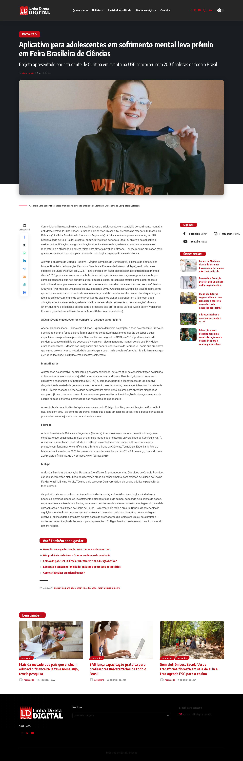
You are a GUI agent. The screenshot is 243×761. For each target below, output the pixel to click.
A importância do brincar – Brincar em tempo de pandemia (76, 555)
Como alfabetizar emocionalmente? (64, 572)
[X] (195, 10)
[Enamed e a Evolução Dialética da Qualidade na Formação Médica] (188, 282)
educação (91, 588)
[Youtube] (195, 241)
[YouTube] (199, 10)
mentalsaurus (105, 588)
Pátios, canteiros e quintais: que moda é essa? (210, 318)
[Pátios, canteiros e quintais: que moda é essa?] (188, 319)
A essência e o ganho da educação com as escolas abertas (76, 549)
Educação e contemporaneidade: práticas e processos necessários (82, 566)
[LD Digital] (35, 10)
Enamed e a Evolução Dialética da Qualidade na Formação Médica (211, 281)
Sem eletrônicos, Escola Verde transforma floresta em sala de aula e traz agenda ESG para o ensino (189, 669)
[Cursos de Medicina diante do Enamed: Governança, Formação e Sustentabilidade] (188, 265)
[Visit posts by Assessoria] (21, 680)
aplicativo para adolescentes (69, 588)
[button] (204, 10)
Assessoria (28, 72)
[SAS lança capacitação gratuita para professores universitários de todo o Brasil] (122, 640)
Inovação (29, 34)
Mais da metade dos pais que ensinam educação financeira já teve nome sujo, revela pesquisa (49, 669)
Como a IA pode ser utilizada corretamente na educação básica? (80, 561)
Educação (26, 658)
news (117, 588)
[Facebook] (191, 10)
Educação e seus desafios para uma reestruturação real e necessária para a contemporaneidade (210, 337)
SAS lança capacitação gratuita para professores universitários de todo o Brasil (118, 669)
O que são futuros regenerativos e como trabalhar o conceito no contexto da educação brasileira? (210, 300)
